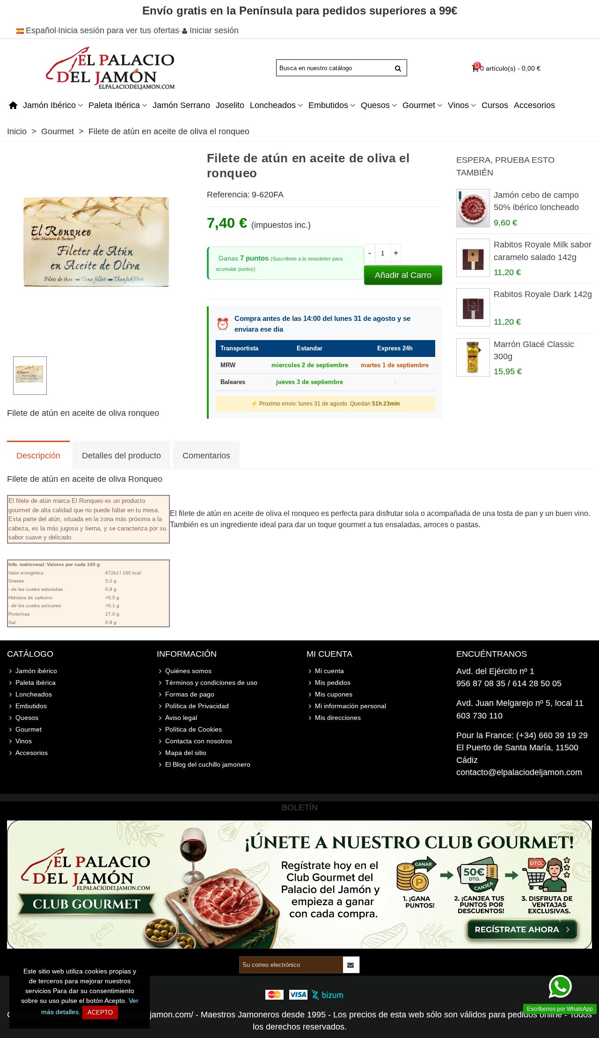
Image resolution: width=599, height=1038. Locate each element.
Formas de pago (189, 694)
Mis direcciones (338, 717)
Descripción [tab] (38, 455)
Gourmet (418, 105)
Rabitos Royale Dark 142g (543, 294)
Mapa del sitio (185, 752)
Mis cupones (333, 694)
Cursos (495, 105)
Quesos (375, 105)
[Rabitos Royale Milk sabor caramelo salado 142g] (472, 258)
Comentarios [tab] (206, 455)
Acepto (100, 1012)
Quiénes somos (188, 671)
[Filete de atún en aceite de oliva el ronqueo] (99, 343)
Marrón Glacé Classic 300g (534, 350)
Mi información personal (350, 706)
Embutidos (328, 105)
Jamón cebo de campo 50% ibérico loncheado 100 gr (536, 207)
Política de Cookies (193, 729)
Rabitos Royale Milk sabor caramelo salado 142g (543, 250)
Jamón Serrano (181, 105)
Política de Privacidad (197, 706)
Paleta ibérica (114, 105)
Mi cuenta (329, 671)
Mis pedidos (333, 682)
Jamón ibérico (49, 105)
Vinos (458, 105)
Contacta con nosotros (198, 741)
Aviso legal (181, 717)
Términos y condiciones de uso (211, 682)
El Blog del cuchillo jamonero (207, 764)
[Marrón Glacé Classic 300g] (472, 357)
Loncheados (273, 105)
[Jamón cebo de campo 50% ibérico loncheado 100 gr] (472, 208)
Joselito (230, 105)
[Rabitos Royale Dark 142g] (472, 307)
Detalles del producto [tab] (121, 455)
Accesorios (534, 105)
